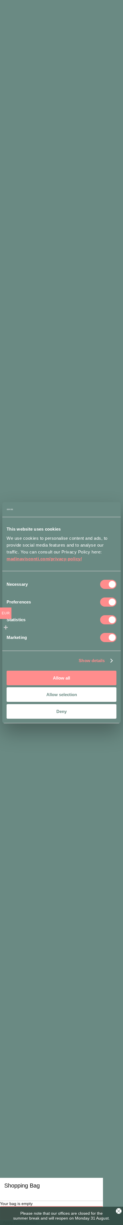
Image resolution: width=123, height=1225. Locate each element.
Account (61, 1007)
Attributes (74, 750)
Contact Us (61, 927)
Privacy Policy (49, 1169)
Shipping (51, 750)
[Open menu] (114, 17)
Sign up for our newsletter (62, 1081)
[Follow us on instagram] (50, 1064)
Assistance (61, 1000)
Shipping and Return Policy (61, 1022)
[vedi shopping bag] (101, 17)
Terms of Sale (61, 1015)
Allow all (61, 678)
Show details (92, 660)
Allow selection (61, 694)
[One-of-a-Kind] (62, 956)
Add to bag (60, 726)
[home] (20, 16)
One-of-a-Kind (61, 970)
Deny (61, 711)
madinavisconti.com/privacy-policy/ (44, 558)
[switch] (108, 602)
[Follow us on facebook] (75, 1064)
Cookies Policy (77, 1169)
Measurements (23, 750)
